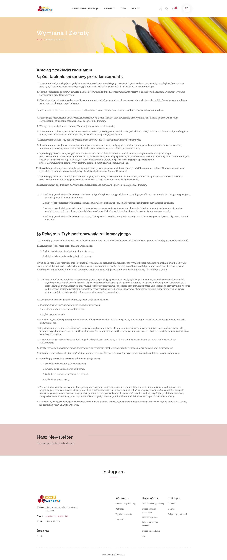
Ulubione (172, 504)
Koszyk (171, 509)
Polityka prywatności (177, 514)
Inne (144, 536)
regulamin (82, 70)
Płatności (119, 509)
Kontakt (135, 8)
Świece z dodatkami (151, 531)
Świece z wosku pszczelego (85, 8)
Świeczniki (109, 8)
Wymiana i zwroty (123, 514)
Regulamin (120, 519)
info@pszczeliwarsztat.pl (57, 516)
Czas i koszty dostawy (125, 504)
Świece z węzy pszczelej (153, 504)
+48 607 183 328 (53, 521)
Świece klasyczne (150, 517)
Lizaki (123, 8)
